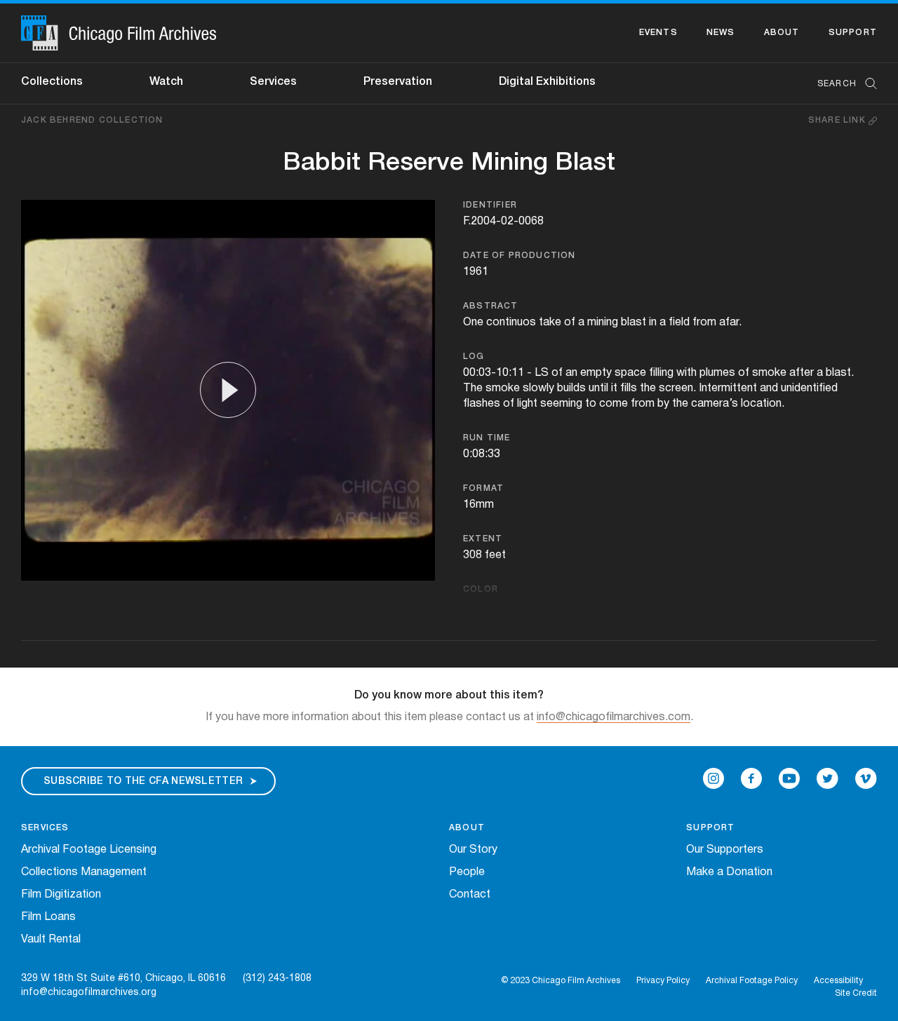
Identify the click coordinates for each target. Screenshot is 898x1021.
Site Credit (856, 993)
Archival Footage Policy (752, 981)
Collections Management (84, 872)
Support (853, 32)
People (467, 872)
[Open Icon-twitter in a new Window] (827, 778)
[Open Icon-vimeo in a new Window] (866, 778)
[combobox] (840, 84)
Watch (166, 82)
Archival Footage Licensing (88, 850)
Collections (52, 82)
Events (658, 32)
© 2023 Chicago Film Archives (560, 981)
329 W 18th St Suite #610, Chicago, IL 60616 (123, 978)
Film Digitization (61, 895)
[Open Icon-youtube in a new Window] (789, 778)
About (782, 32)
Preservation (397, 82)
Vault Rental (51, 940)
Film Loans (48, 917)
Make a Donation (729, 872)
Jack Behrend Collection (92, 120)
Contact (469, 895)
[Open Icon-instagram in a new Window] (713, 778)
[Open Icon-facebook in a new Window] (751, 778)
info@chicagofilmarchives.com (613, 717)
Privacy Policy (663, 981)
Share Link (838, 120)
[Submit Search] (866, 84)
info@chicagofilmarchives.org (88, 992)
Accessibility (838, 981)
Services (273, 82)
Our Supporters (724, 850)
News (720, 32)
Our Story (473, 850)
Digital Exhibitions (547, 82)
